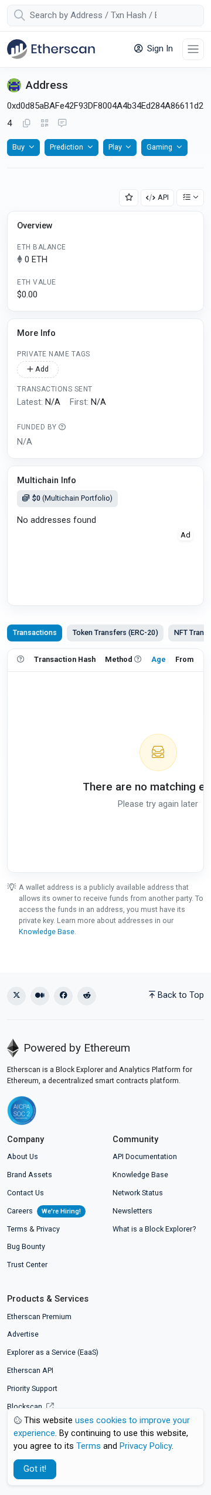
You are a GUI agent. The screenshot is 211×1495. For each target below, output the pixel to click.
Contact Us (25, 1192)
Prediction (66, 147)
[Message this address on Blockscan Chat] (62, 123)
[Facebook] (63, 996)
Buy (18, 147)
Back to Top (181, 995)
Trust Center (27, 1264)
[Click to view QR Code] (45, 124)
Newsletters (132, 1210)
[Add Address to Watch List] (129, 197)
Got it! (34, 1469)
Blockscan (25, 1406)
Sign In (159, 49)
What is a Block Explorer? (154, 1229)
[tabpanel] (105, 760)
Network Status (138, 1192)
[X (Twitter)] (16, 996)
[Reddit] (86, 996)
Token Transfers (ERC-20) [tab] (115, 632)
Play (115, 147)
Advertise (23, 1334)
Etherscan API (30, 1370)
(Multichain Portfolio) (72, 498)
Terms (17, 1229)
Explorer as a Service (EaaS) (52, 1352)
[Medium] (39, 996)
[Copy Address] (26, 123)
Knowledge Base (46, 931)
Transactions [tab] (35, 632)
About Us (22, 1156)
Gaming (159, 147)
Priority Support (32, 1388)
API (163, 197)
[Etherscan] (51, 49)
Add (41, 369)
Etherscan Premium (39, 1316)
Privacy (48, 1229)
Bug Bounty (26, 1246)
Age (158, 659)
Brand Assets (29, 1174)
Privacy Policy (146, 1446)
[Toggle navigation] (193, 49)
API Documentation (145, 1156)
